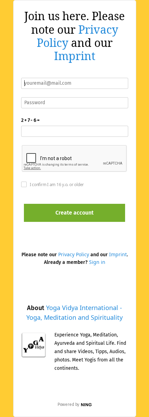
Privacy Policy (73, 254)
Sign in (97, 262)
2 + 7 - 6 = (30, 120)
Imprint (74, 55)
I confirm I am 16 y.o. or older (57, 184)
